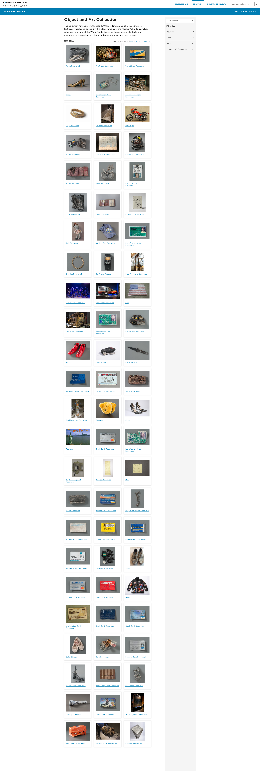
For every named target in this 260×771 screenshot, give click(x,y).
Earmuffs (99, 420)
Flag (127, 303)
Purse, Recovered (73, 66)
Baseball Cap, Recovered (105, 243)
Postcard (69, 449)
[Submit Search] (257, 4)
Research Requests (216, 4)
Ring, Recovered (72, 126)
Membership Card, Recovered (77, 391)
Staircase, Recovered (104, 126)
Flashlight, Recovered (74, 715)
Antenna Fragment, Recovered (133, 96)
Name (169, 43)
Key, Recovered (102, 362)
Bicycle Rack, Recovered (75, 303)
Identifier (145, 41)
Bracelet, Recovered (74, 274)
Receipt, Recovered (103, 480)
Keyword (170, 32)
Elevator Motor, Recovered (106, 743)
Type (169, 38)
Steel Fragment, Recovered (136, 274)
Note (127, 480)
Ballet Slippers (71, 657)
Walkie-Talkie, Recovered (76, 686)
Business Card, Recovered (76, 540)
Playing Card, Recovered (135, 214)
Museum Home (181, 4)
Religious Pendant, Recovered (137, 511)
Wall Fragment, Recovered (136, 715)
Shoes (68, 95)
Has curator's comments (177, 49)
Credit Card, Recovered (105, 449)
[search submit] (192, 21)
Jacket (128, 597)
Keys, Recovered (102, 657)
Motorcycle (129, 126)
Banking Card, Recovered (106, 511)
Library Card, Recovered (105, 540)
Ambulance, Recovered (105, 303)
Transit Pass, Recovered (134, 66)
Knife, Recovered (132, 362)
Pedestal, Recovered (133, 743)
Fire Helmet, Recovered (134, 155)
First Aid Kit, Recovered (75, 743)
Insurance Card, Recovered (76, 568)
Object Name (135, 41)
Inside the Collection (14, 11)
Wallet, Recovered (73, 155)
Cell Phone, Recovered (105, 274)
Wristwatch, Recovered (105, 568)
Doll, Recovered (72, 243)
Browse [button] (197, 4)
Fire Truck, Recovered (104, 66)
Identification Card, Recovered (103, 96)
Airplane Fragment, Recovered (73, 481)
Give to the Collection (245, 11)
